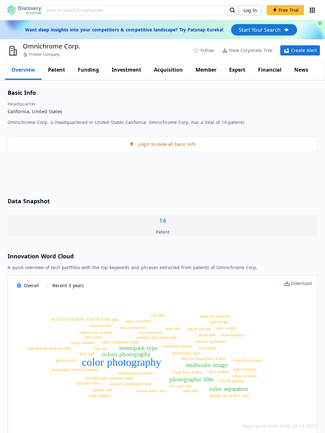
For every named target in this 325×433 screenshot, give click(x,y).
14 (162, 220)
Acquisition (168, 69)
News (301, 69)
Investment (126, 69)
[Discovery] (24, 10)
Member (206, 69)
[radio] (28, 286)
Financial (270, 69)
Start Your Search (260, 29)
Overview (23, 69)
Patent (56, 69)
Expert (237, 69)
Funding (88, 69)
